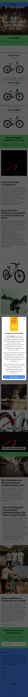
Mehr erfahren (14, 377)
